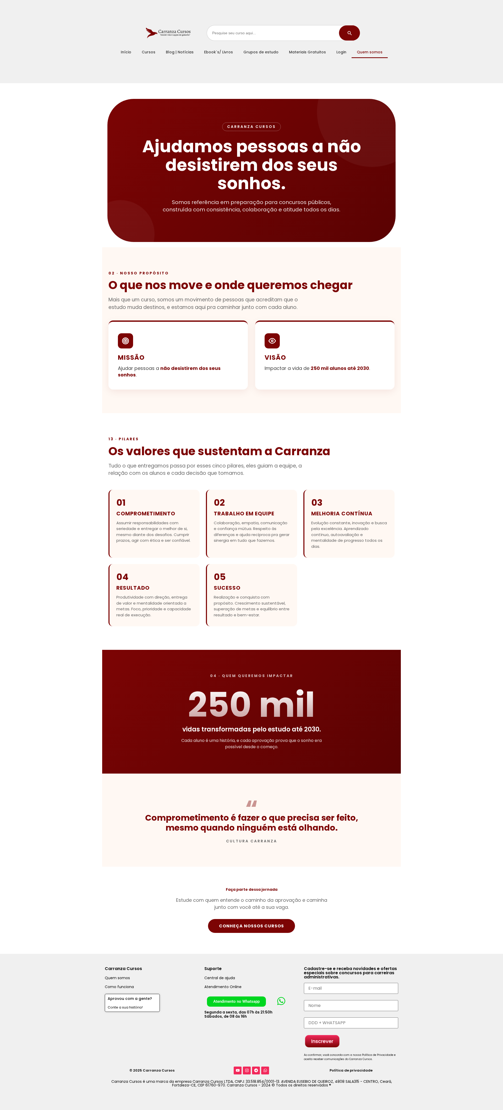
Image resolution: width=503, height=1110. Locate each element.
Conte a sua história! (125, 1007)
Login (341, 52)
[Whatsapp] (265, 1070)
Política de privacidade (351, 1070)
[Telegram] (256, 1070)
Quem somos (369, 52)
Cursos (148, 52)
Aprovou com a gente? (130, 998)
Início (126, 52)
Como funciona (119, 986)
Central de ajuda (219, 978)
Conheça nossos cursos (251, 926)
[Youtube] (238, 1070)
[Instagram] (247, 1070)
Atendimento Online (223, 986)
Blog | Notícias (180, 52)
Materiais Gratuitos (307, 52)
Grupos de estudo (260, 52)
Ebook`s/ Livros (218, 52)
